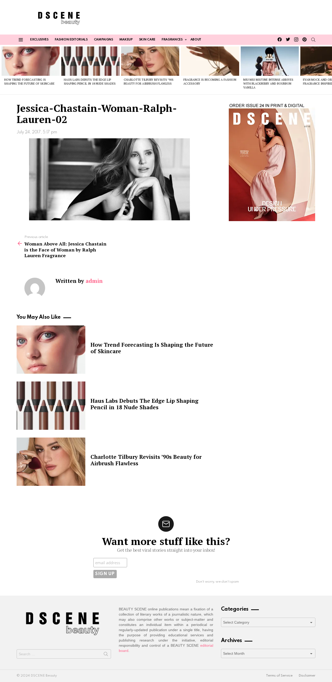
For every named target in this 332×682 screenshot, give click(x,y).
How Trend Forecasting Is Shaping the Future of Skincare (29, 81)
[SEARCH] (313, 40)
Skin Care (147, 39)
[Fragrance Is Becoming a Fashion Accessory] (210, 61)
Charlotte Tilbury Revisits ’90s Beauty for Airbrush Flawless (149, 81)
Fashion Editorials (71, 39)
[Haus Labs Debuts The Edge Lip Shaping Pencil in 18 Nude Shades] (90, 61)
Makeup (126, 39)
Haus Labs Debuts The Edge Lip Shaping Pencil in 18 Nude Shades (90, 81)
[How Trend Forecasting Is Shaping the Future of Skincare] (31, 61)
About (195, 39)
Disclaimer (307, 675)
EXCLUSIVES (39, 39)
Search (106, 655)
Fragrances (172, 39)
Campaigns (103, 39)
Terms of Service (279, 675)
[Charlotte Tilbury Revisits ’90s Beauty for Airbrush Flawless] (150, 61)
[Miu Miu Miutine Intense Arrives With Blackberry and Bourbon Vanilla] (270, 61)
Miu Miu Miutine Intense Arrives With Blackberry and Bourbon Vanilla (268, 84)
